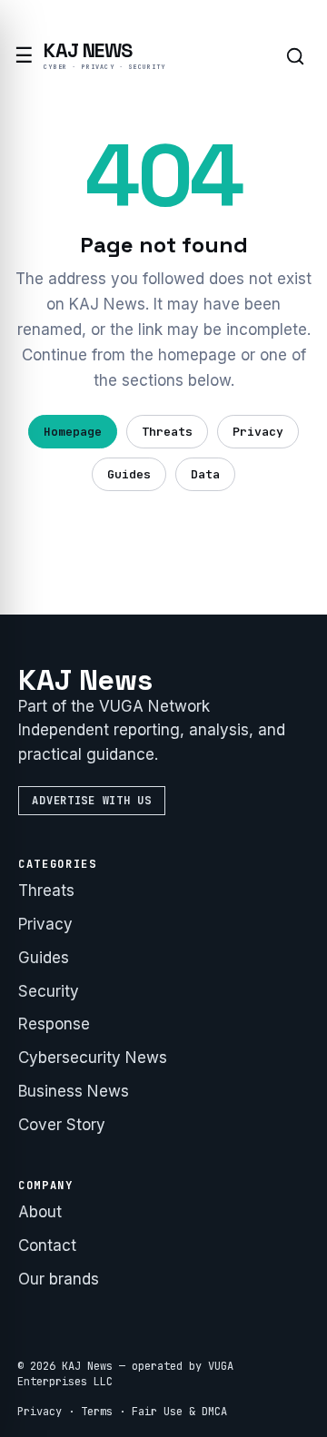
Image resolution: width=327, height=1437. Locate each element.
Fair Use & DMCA (179, 1411)
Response (54, 1024)
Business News (73, 1091)
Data (205, 474)
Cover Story (61, 1125)
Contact (47, 1245)
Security (48, 991)
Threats (167, 431)
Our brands (58, 1279)
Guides (129, 474)
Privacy (258, 431)
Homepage (73, 431)
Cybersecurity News (92, 1057)
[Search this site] (295, 56)
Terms (97, 1411)
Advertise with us (91, 800)
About (40, 1212)
